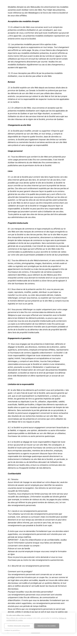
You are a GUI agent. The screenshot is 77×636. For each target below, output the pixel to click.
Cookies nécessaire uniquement (19, 626)
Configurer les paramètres (12, 630)
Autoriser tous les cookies (47, 626)
